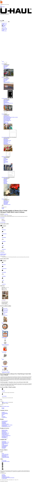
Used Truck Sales (4, 432)
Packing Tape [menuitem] (5, 142)
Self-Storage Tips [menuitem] (6, 122)
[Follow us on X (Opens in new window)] (2, 468)
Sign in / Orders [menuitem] (5, 28)
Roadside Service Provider (5, 457)
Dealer (3, 453)
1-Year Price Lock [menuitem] (4, 23)
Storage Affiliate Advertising (6, 461)
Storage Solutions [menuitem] (6, 143)
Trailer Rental (4, 422)
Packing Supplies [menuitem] (6, 139)
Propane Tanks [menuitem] (6, 203)
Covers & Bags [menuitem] (6, 141)
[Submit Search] (8, 21)
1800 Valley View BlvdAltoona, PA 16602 (3, 254)
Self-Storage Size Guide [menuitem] (7, 119)
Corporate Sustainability (5, 443)
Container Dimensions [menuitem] (7, 104)
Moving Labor (8, 156)
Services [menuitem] (5, 160)
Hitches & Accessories (11, 177)
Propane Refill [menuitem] (5, 200)
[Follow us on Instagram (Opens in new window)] (2, 464)
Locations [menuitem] (4, 25)
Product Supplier (4, 455)
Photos (3, 220)
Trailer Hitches (4, 241)
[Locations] (3, 20)
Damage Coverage (4, 433)
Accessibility (3, 416)
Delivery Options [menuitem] (6, 100)
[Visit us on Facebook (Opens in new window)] (2, 463)
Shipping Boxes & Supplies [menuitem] (7, 140)
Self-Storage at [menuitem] (7, 116)
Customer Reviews (4, 417)
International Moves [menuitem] (6, 102)
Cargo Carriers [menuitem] (6, 181)
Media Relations (4, 446)
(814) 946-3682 (2, 217)
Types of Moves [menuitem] (6, 161)
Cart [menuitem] (3, 26)
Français (3, 407)
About (4, 441)
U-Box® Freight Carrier (5, 454)
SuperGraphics (4, 447)
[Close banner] (0, 0)
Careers (3, 444)
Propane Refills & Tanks (5, 434)
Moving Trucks (4, 229)
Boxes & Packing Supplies (13, 137)
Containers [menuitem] (4, 98)
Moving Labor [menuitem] (4, 156)
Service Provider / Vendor (5, 456)
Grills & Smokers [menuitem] (6, 202)
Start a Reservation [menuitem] (6, 65)
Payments (3, 414)
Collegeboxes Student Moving (6, 435)
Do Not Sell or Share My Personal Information (8, 477)
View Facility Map (2, 222)
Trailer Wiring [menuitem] (5, 183)
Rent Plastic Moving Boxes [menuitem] (7, 144)
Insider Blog (4, 445)
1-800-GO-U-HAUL (5, 402)
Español (3, 408)
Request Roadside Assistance (5, 406)
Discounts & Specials (5, 437)
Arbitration (3, 474)
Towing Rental (4, 423)
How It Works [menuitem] (5, 159)
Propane (3, 245)
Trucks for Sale (4, 249)
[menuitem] (11, 117)
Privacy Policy (4, 475)
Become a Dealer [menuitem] (4, 24)
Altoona (3, 207)
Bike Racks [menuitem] (5, 180)
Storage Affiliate (4, 460)
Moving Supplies (4, 237)
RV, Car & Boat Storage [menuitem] (7, 118)
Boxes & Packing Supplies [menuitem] (5, 137)
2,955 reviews (6, 214)
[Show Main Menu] (1, 7)
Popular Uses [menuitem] (5, 101)
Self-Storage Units (4, 425)
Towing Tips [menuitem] (5, 80)
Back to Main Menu (6, 64)
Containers (10, 98)
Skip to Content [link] (2, 6)
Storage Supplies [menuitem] (6, 123)
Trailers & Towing (4, 233)
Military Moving (4, 442)
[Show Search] (2, 20)
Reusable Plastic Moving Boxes (6, 426)
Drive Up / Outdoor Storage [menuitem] (7, 120)
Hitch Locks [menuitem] (5, 182)
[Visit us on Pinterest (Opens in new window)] (2, 465)
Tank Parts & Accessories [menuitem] (7, 204)
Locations (4, 478)
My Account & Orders (5, 413)
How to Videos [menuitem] (6, 66)
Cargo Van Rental (4, 421)
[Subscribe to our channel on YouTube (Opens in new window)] (2, 469)
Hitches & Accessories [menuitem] (7, 68)
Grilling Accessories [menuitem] (6, 201)
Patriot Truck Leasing (5, 436)
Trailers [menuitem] (3, 63)
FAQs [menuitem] (4, 67)
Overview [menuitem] (5, 158)
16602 (3, 208)
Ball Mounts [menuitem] (5, 179)
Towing (3, 77)
